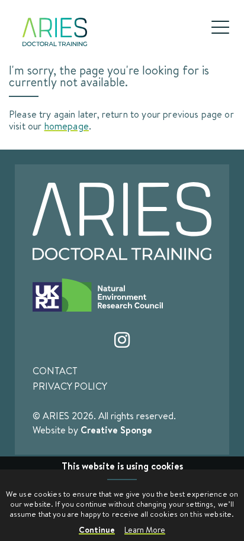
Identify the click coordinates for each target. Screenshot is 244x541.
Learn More (144, 529)
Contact (55, 370)
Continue (97, 529)
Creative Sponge (116, 429)
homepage (66, 125)
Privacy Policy (70, 386)
